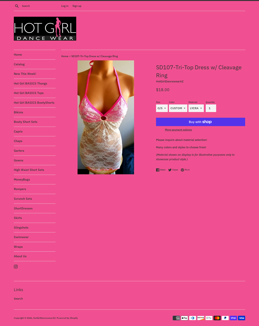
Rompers (20, 189)
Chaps (18, 141)
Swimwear (21, 237)
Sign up (76, 6)
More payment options (178, 129)
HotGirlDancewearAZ (44, 318)
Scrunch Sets (23, 198)
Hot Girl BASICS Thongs (30, 83)
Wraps (18, 247)
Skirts (18, 218)
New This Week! (25, 74)
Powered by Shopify (67, 318)
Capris (18, 131)
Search (18, 298)
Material (192, 102)
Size (158, 102)
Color (172, 102)
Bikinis (18, 112)
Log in (64, 6)
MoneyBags (22, 179)
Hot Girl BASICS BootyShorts (34, 102)
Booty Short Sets (25, 122)
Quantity (210, 102)
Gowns (18, 160)
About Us (20, 256)
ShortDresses (23, 208)
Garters (19, 150)
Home (18, 54)
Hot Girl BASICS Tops (29, 93)
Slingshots (21, 227)
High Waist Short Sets (29, 170)
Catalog (19, 64)
